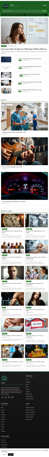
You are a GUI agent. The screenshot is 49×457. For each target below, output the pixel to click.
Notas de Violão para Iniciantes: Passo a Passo (12, 167)
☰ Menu (44, 5)
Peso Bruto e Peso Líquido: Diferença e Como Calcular (35, 231)
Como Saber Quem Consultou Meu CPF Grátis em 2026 (30, 82)
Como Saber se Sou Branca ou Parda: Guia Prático (35, 310)
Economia (29, 281)
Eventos (2, 424)
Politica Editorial (4, 444)
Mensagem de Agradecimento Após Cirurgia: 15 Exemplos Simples (36, 257)
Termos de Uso (29, 419)
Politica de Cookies (29, 417)
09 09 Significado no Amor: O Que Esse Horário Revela (12, 231)
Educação (3, 419)
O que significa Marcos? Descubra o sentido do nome (12, 284)
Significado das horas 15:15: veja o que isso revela (29, 74)
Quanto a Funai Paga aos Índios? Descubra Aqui (12, 335)
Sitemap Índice (29, 394)
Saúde (20, 60)
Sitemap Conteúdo (29, 398)
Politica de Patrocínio (30, 414)
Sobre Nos (3, 440)
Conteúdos (28, 382)
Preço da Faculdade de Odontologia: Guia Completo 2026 (34, 284)
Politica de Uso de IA (30, 407)
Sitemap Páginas (29, 396)
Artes (2, 407)
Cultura (2, 412)
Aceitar (10, 454)
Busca (27, 384)
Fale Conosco (4, 442)
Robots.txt (28, 391)
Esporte (2, 421)
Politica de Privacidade (30, 412)
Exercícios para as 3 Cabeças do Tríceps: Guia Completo (11, 310)
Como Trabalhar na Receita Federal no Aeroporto (12, 361)
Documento (3, 414)
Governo (3, 426)
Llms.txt (27, 389)
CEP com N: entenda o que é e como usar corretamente (34, 336)
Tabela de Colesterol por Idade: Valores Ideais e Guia (34, 14)
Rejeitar (4, 454)
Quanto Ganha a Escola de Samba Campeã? (35, 361)
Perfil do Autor (4, 447)
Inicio (27, 379)
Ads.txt (27, 386)
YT (12, 397)
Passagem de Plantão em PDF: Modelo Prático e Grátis (29, 89)
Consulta (20, 83)
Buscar (44, 11)
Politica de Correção (30, 409)
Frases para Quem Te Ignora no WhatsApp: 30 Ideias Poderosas (24, 49)
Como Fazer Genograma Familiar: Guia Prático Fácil (30, 66)
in (8, 397)
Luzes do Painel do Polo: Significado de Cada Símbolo (13, 201)
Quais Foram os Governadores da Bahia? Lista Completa (12, 257)
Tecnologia (3, 431)
